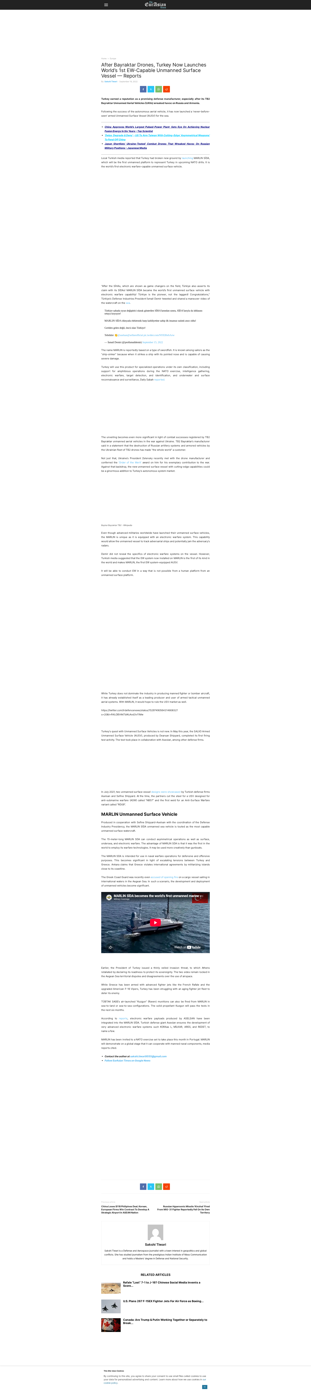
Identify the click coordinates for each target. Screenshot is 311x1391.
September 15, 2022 (152, 342)
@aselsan (122, 335)
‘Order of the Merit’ (130, 462)
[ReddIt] (166, 89)
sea (128, 302)
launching (187, 158)
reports (123, 1018)
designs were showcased (165, 791)
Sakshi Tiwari (110, 81)
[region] (155, 35)
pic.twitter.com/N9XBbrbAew (159, 335)
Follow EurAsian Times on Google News (127, 1060)
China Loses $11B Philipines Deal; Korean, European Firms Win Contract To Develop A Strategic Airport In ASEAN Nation (125, 1209)
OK (205, 1387)
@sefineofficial (135, 335)
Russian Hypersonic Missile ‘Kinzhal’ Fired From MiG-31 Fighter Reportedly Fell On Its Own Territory (183, 1209)
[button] (106, 5)
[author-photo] (155, 1240)
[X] (151, 89)
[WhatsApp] (158, 89)
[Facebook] (143, 89)
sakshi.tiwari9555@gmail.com (148, 1056)
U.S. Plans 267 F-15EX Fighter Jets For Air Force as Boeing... (163, 1301)
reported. (159, 379)
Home (104, 58)
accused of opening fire (164, 877)
